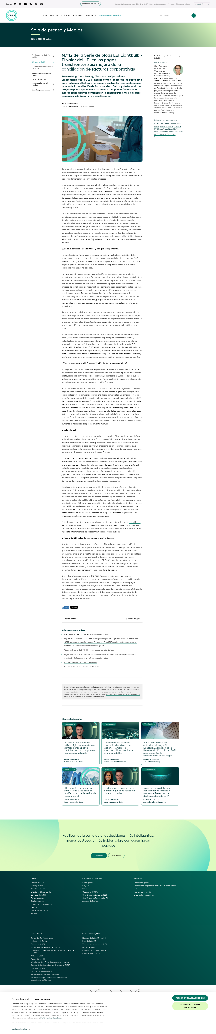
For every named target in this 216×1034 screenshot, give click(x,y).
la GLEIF (124, 528)
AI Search (171, 4)
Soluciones (77, 15)
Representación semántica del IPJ (45, 974)
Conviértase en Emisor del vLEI (95, 898)
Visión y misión (37, 886)
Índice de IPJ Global (39, 941)
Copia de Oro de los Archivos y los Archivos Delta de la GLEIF (52, 951)
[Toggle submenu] (53, 56)
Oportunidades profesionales (124, 4)
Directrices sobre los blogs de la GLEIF (43, 68)
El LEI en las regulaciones (144, 895)
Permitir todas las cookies (190, 998)
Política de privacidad (50, 1018)
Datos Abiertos (166, 126)
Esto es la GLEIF (37, 883)
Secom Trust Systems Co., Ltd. (76, 525)
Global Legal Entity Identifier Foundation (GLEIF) (166, 130)
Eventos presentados (41, 90)
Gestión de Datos (161, 124)
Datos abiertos (37, 898)
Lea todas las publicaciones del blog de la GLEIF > (168, 57)
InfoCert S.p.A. (135, 528)
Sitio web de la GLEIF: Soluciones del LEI (80, 662)
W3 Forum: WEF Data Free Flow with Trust (81, 667)
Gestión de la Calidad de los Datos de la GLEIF (50, 965)
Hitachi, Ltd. (134, 522)
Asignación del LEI (38, 959)
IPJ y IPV (85, 886)
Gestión (34, 907)
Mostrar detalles (19, 1029)
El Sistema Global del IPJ (41, 892)
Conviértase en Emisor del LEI (94, 895)
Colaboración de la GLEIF (41, 904)
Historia (34, 913)
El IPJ (136, 889)
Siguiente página (133, 618)
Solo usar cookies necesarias (190, 1006)
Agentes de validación (143, 892)
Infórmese (116, 855)
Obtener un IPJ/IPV (90, 892)
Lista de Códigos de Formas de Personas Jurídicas (168, 134)
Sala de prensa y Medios (110, 15)
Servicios (99, 855)
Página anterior (70, 618)
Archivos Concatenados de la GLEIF (45, 947)
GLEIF (44, 15)
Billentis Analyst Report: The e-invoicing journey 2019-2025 (87, 634)
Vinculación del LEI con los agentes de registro (50, 962)
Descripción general (142, 883)
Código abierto (37, 901)
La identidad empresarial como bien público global (155, 886)
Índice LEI (86, 889)
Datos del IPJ (90, 15)
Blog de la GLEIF (142, 4)
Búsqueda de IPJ (38, 944)
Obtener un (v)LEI (90, 4)
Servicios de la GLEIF (39, 895)
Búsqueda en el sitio (183, 4)
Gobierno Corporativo (40, 910)
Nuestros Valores (38, 889)
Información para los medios (40, 84)
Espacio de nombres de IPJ (42, 971)
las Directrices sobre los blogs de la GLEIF (123, 694)
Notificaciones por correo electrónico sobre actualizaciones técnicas (49, 978)
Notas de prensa (39, 79)
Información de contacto (157, 4)
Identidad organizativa (60, 15)
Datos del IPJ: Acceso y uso (42, 938)
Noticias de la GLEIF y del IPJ (41, 56)
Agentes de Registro (90, 901)
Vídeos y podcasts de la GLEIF (41, 74)
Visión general (88, 883)
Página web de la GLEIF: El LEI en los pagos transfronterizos (89, 650)
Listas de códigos (38, 968)
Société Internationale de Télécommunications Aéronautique (91, 531)
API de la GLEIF (37, 956)
